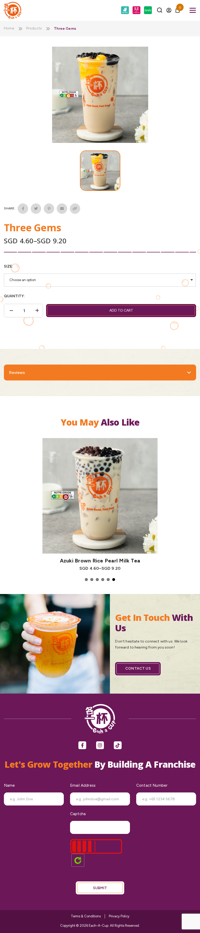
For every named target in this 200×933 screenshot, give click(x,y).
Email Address (83, 785)
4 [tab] (103, 579)
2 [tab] (92, 579)
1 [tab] (86, 579)
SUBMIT (100, 888)
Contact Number (151, 785)
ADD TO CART (121, 310)
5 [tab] (108, 579)
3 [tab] (97, 579)
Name (9, 785)
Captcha (78, 813)
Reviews (17, 372)
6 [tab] (114, 579)
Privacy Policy (119, 916)
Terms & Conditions (86, 916)
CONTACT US (138, 668)
